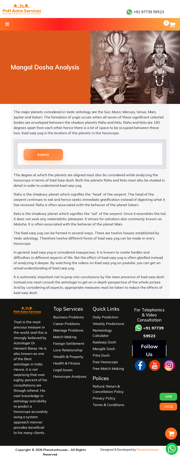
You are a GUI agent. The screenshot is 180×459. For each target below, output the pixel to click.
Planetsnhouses (148, 449)
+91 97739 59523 (148, 11)
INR (167, 397)
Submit (43, 154)
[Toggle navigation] (7, 24)
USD (167, 406)
